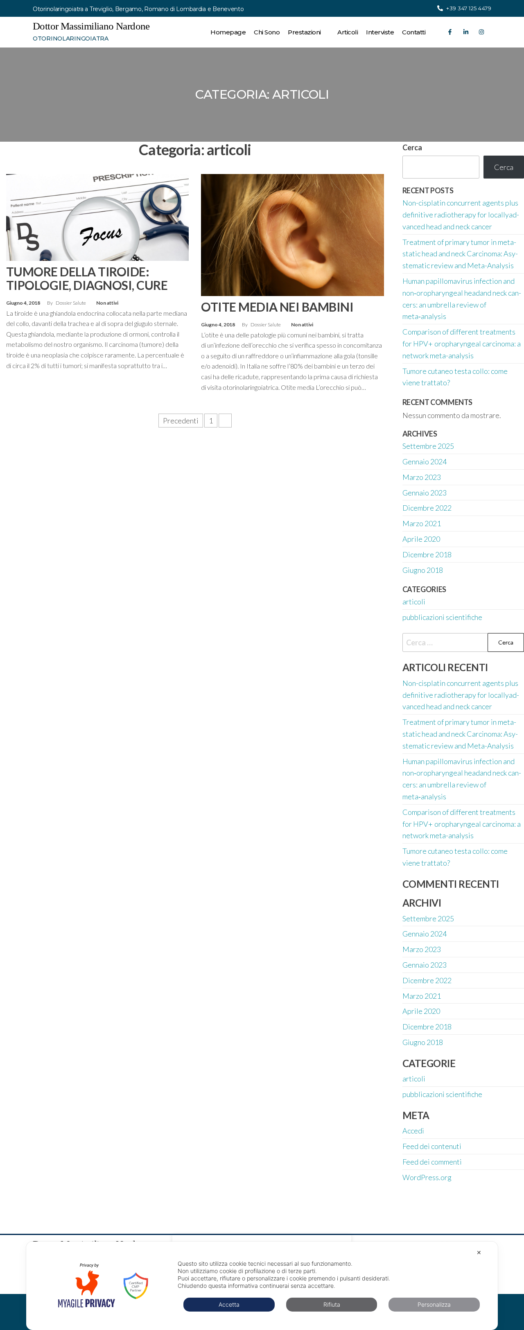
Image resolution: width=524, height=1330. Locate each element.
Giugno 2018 (422, 570)
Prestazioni (304, 32)
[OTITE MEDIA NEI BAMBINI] (292, 234)
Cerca (503, 167)
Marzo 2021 (421, 523)
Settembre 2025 (428, 445)
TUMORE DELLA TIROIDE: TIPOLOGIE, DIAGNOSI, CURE (86, 278)
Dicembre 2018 (427, 554)
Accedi (413, 1130)
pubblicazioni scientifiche (442, 617)
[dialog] (262, 1286)
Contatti (413, 32)
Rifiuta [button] (331, 1304)
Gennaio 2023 (424, 492)
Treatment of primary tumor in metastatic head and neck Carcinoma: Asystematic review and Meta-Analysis (460, 254)
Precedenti (181, 420)
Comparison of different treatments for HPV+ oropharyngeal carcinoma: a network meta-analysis (461, 343)
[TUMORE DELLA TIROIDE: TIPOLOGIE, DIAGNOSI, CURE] (97, 216)
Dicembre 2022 (427, 507)
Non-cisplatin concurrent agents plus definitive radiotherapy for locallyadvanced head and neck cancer (460, 214)
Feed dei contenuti (431, 1146)
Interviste (380, 32)
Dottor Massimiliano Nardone (91, 26)
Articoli (347, 32)
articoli (413, 601)
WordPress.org (427, 1177)
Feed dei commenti (432, 1161)
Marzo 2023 (421, 477)
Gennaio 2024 (424, 461)
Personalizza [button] (434, 1304)
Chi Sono (267, 32)
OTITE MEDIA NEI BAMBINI (277, 306)
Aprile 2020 (421, 538)
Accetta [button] (229, 1304)
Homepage (228, 32)
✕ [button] (479, 1252)
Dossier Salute (71, 303)
